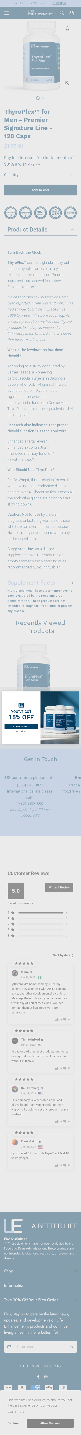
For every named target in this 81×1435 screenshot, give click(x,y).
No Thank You (21, 731)
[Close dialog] (4, 693)
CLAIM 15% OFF (21, 726)
